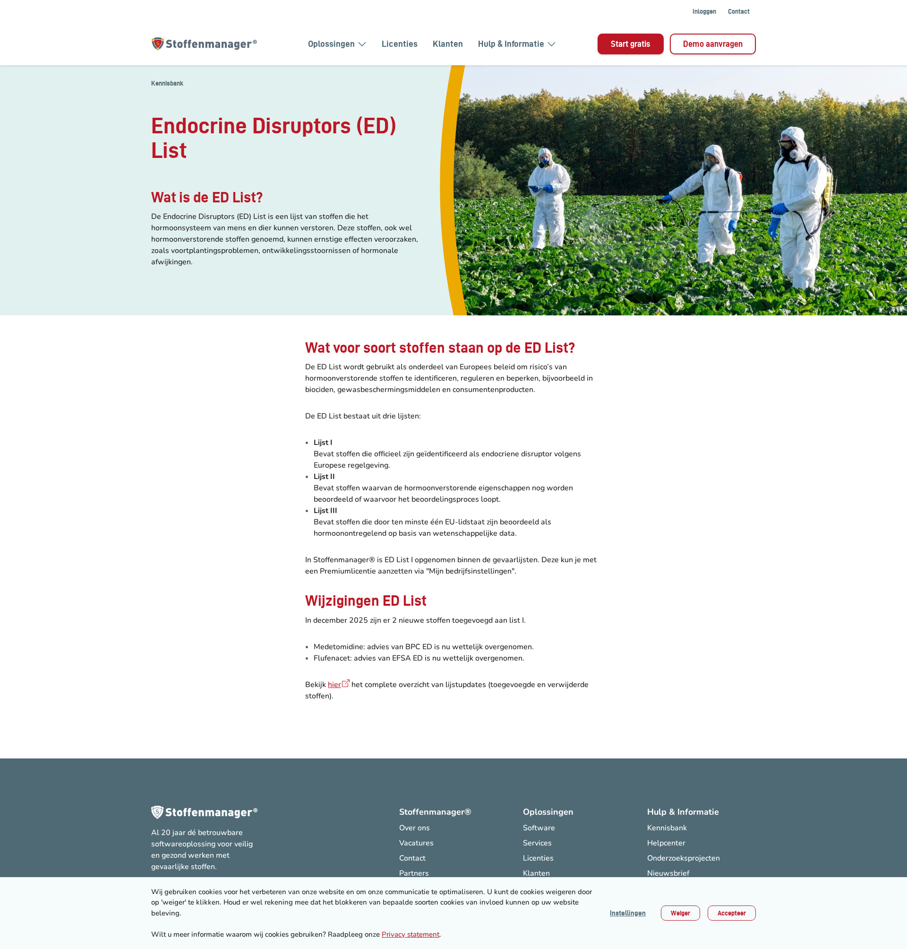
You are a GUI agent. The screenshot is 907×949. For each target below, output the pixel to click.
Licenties (400, 44)
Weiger (680, 913)
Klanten (448, 44)
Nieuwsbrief (668, 873)
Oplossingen (331, 44)
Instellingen (628, 913)
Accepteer (732, 913)
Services (537, 843)
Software (539, 828)
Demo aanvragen (713, 43)
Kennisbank (167, 83)
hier (334, 684)
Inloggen (704, 11)
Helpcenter (666, 843)
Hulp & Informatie (511, 44)
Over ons (414, 828)
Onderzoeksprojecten (683, 858)
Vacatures (416, 843)
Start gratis (630, 43)
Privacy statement (410, 934)
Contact (739, 11)
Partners (414, 873)
